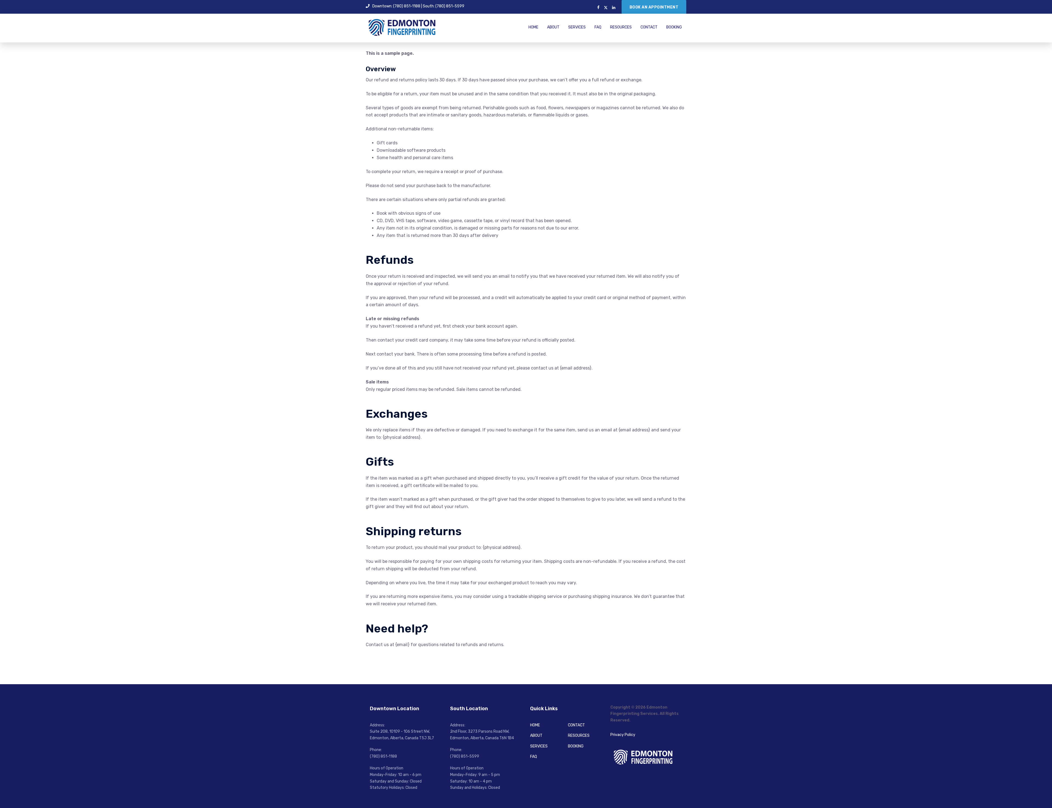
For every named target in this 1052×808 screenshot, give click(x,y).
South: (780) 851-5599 (443, 6)
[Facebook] (598, 7)
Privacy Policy (622, 734)
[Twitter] (606, 7)
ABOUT (553, 27)
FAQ (597, 27)
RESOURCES (621, 27)
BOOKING (674, 27)
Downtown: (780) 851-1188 (396, 6)
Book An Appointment (654, 7)
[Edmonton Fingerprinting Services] (402, 27)
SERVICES (577, 27)
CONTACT (649, 27)
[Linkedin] (614, 7)
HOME (533, 27)
